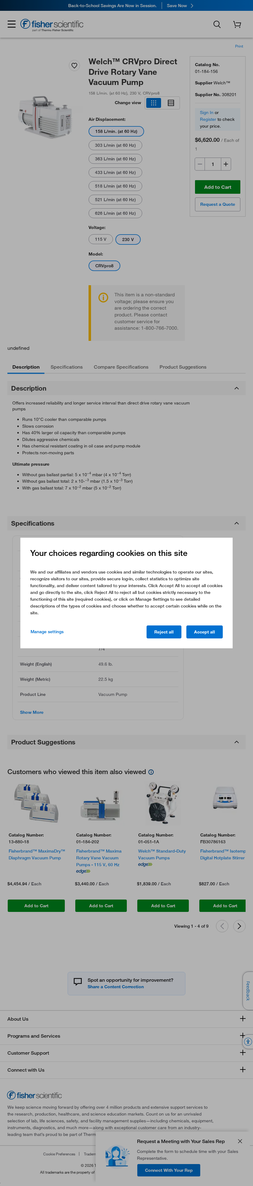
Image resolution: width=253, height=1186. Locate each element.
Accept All (204, 632)
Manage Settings (47, 631)
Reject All (164, 632)
